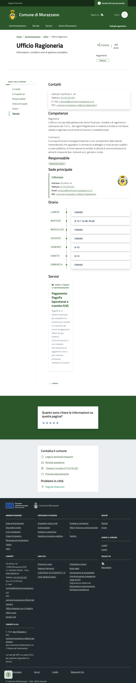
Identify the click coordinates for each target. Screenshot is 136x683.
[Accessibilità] (8, 675)
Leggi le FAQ (75, 579)
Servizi (49, 26)
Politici (9, 544)
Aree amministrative (15, 523)
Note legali (74, 568)
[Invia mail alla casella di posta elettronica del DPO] (19, 631)
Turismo (73, 536)
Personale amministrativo (17, 540)
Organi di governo (13, 536)
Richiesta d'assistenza (79, 589)
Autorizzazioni (44, 527)
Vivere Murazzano (68, 26)
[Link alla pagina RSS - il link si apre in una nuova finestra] (102, 14)
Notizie (104, 523)
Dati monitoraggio (14, 672)
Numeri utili (11, 616)
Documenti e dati (13, 527)
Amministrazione (17, 26)
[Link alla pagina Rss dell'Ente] (103, 563)
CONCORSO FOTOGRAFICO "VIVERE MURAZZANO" (51, 574)
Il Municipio (57, 177)
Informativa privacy (78, 564)
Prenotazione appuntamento (82, 586)
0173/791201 (68, 98)
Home (19, 36)
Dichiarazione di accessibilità (82, 572)
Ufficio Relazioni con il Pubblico (19, 608)
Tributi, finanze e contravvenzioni (84, 529)
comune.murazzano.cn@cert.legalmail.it (77, 105)
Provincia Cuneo (45, 564)
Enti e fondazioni (13, 531)
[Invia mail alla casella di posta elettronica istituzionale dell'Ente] (20, 590)
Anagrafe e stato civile (48, 523)
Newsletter (106, 567)
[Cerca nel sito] (123, 15)
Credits (55, 672)
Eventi (104, 549)
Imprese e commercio (79, 523)
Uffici (45, 36)
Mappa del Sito (77, 672)
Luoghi (104, 545)
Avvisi (104, 527)
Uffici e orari (11, 612)
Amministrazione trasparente (82, 576)
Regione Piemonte (15, 3)
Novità (36, 26)
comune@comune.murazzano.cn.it (76, 101)
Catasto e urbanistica (47, 531)
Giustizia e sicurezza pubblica (50, 536)
